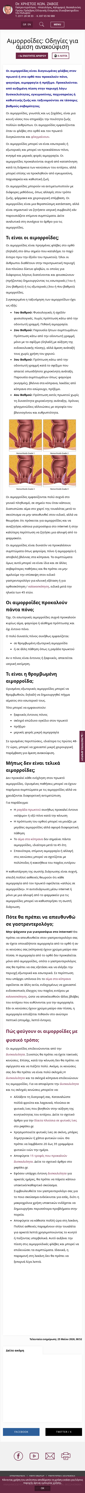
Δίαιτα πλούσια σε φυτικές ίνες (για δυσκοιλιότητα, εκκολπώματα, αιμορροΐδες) (39, 1391)
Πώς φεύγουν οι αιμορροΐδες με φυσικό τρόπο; (41, 1408)
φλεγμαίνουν (40, 137)
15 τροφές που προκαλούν (48, 1156)
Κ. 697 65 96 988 (46, 16)
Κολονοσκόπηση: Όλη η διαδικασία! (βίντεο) (39, 1400)
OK (42, 1488)
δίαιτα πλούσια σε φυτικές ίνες (55, 1120)
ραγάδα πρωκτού (29, 809)
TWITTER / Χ (64, 1432)
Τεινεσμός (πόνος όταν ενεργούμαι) (33, 1379)
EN (29, 24)
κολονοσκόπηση (38, 586)
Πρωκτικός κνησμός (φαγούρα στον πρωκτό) (40, 1371)
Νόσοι (13, 1416)
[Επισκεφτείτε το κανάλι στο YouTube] (35, 1456)
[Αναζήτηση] (42, 24)
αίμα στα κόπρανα (30, 839)
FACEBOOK (21, 1432)
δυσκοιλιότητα (15, 1054)
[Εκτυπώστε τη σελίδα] (66, 1456)
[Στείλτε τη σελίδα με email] (50, 1456)
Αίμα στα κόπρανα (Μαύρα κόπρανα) (34, 1363)
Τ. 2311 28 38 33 (24, 16)
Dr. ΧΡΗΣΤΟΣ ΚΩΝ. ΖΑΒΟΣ (36, 3)
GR (24, 24)
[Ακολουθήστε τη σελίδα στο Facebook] (19, 1456)
